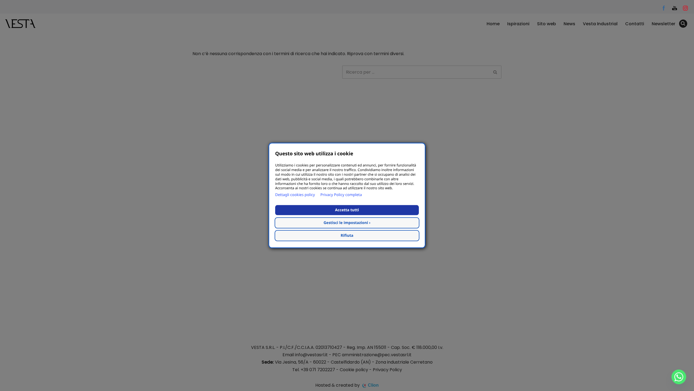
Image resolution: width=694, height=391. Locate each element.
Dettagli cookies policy (295, 195)
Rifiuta (347, 235)
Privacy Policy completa (341, 195)
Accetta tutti (347, 210)
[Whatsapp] (678, 377)
